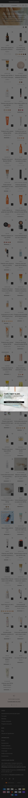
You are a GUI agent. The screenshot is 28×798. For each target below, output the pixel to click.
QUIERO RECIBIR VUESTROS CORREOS (14, 402)
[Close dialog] (27, 388)
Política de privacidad (15, 405)
